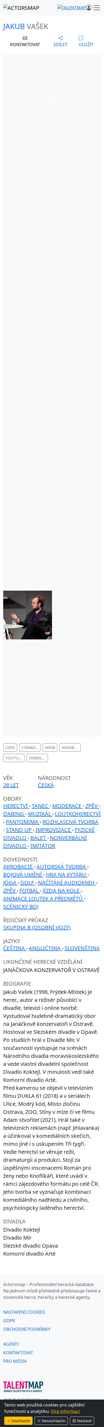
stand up (19, 829)
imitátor (42, 845)
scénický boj (20, 906)
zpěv (92, 805)
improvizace (53, 829)
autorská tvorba (62, 866)
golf (27, 882)
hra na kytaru (66, 874)
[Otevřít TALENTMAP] (71, 8)
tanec (41, 805)
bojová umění (23, 874)
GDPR (9, 1321)
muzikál (40, 813)
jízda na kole (62, 890)
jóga (10, 882)
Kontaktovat (18, 1353)
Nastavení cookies (24, 1312)
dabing (14, 813)
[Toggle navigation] (97, 8)
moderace (67, 805)
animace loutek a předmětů (43, 898)
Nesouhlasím (53, 1420)
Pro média (15, 1361)
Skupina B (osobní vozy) (37, 927)
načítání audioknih (67, 882)
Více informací (65, 1411)
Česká (46, 785)
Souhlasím (20, 1420)
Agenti (10, 1344)
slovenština (82, 948)
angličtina (45, 948)
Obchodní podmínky (26, 1329)
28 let (11, 785)
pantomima (23, 821)
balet (38, 837)
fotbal (29, 890)
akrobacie (18, 866)
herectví (16, 805)
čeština (14, 948)
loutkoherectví (78, 813)
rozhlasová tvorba (70, 821)
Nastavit (84, 1420)
